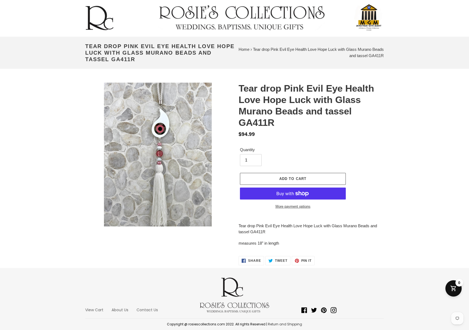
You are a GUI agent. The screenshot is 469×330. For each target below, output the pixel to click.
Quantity (247, 149)
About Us (120, 310)
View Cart (94, 310)
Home (244, 49)
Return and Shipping (285, 324)
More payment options (292, 206)
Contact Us (147, 310)
